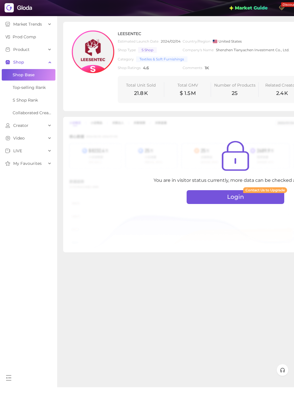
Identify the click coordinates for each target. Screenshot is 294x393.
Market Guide (251, 8)
